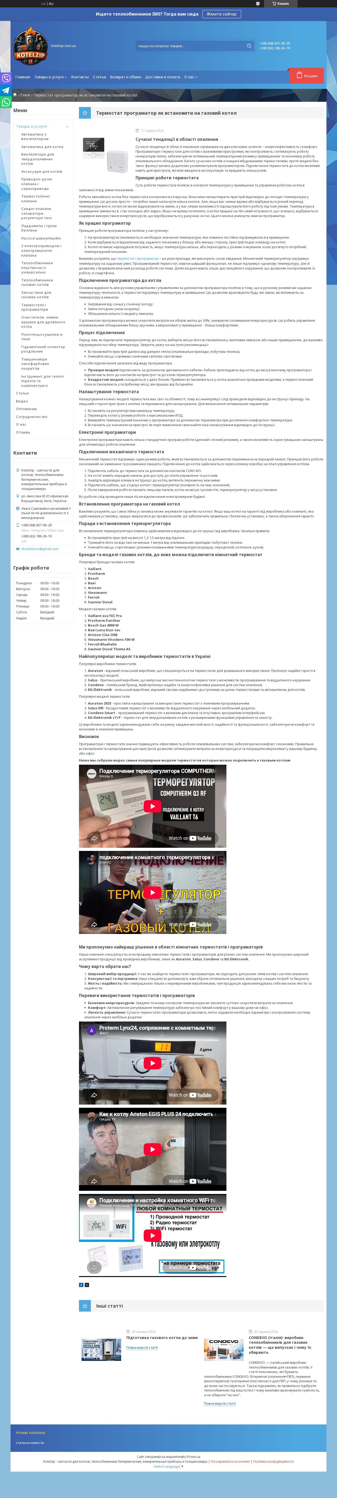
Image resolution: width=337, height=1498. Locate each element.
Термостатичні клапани (35, 198)
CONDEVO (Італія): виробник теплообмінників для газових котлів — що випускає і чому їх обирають (280, 1345)
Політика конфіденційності (273, 1461)
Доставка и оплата (162, 76)
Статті (25, 95)
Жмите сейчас (222, 14)
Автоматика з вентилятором (35, 136)
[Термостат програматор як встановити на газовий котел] (105, 155)
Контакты (80, 76)
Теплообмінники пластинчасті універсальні (37, 267)
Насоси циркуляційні (41, 238)
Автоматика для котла (42, 146)
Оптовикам (26, 408)
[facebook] (81, 1285)
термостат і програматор (137, 258)
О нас (189, 76)
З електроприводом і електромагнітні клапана (41, 250)
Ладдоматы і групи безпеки (39, 228)
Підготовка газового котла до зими (162, 1337)
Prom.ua (193, 1456)
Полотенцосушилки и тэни (42, 336)
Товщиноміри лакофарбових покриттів (35, 364)
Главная (22, 76)
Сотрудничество (32, 416)
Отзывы (23, 432)
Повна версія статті (142, 1347)
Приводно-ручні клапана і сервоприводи (36, 184)
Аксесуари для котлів (41, 171)
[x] (87, 1285)
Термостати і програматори (34, 307)
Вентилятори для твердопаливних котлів (37, 159)
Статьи (99, 76)
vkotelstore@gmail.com (39, 549)
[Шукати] (249, 46)
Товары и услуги (49, 76)
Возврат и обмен (125, 76)
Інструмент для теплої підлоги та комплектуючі (43, 381)
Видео (22, 401)
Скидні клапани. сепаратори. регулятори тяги (36, 213)
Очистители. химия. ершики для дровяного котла (43, 322)
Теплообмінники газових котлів (37, 282)
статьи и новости (30, 1442)
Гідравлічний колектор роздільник (43, 349)
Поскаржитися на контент (230, 1461)
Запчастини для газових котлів (36, 295)
